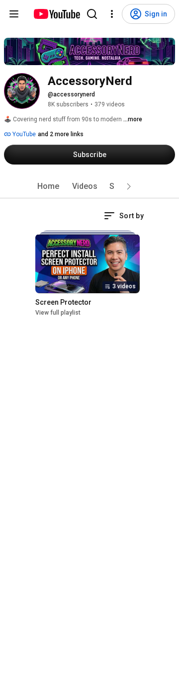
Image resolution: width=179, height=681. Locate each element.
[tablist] (89, 186)
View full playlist (58, 312)
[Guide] (14, 14)
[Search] (92, 14)
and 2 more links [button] (61, 134)
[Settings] (112, 14)
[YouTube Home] (56, 14)
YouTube (23, 134)
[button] (129, 186)
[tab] (48, 186)
